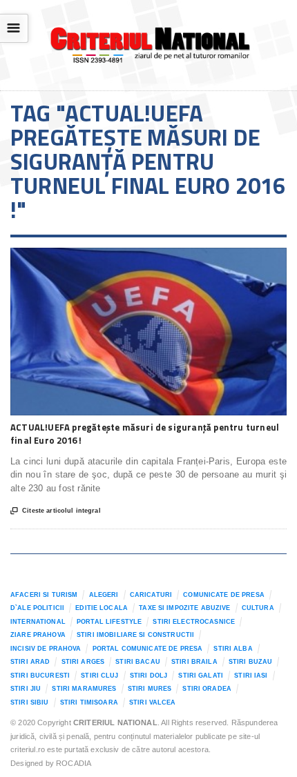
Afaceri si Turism (43, 594)
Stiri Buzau (251, 661)
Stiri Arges (83, 661)
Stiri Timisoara (89, 702)
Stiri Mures (150, 688)
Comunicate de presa (224, 594)
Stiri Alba (232, 648)
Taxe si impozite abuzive (184, 607)
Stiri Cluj (99, 675)
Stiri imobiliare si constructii (135, 634)
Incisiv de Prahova (45, 648)
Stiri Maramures (84, 688)
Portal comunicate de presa (148, 648)
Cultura (258, 607)
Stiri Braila (194, 661)
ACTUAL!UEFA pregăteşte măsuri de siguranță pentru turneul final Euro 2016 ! (144, 434)
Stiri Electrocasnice (194, 621)
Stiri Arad (30, 661)
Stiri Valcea (152, 702)
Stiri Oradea (206, 688)
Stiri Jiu (25, 688)
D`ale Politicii (37, 607)
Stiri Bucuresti (40, 675)
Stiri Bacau (137, 661)
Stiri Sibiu (29, 702)
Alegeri (104, 594)
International (38, 621)
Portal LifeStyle (109, 621)
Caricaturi (151, 594)
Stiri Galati (200, 675)
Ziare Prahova (38, 634)
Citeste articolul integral (55, 510)
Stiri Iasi (250, 675)
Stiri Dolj (148, 675)
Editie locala (101, 607)
